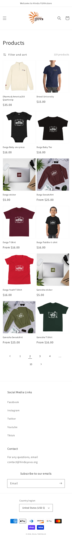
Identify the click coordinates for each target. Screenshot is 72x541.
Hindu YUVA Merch (39, 534)
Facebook (13, 402)
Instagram (13, 410)
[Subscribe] (60, 483)
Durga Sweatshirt (45, 194)
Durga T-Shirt (9, 242)
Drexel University (45, 96)
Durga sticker (9, 194)
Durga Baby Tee (44, 147)
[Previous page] (10, 356)
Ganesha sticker (45, 289)
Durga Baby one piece (14, 147)
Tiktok (11, 435)
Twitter (11, 418)
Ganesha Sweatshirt (13, 337)
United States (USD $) (33, 507)
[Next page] (41, 364)
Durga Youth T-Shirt (12, 289)
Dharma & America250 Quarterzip (14, 98)
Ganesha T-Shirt (44, 337)
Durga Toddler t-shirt (47, 242)
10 (31, 364)
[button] (5, 18)
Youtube (12, 427)
